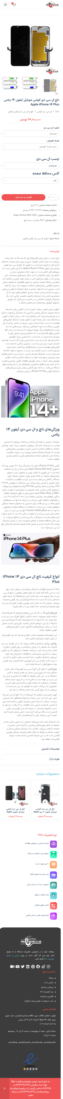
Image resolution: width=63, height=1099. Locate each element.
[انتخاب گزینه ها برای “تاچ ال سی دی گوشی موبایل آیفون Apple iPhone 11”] (15, 802)
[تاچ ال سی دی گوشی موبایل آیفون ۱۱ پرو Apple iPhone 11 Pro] (45, 793)
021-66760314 (50, 1042)
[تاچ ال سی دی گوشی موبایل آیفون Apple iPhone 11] (15, 793)
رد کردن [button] (4, 1088)
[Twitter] (22, 966)
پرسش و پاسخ (47, 987)
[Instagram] (48, 966)
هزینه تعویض (53, 140)
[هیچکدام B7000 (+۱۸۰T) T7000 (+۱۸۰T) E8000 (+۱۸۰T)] (30, 166)
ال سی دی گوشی (44, 111)
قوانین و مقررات (46, 996)
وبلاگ (50, 978)
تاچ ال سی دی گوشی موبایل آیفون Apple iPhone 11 (15, 812)
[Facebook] (38, 966)
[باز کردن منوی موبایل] (5, 5)
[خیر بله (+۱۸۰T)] (30, 180)
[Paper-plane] (43, 966)
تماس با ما (48, 982)
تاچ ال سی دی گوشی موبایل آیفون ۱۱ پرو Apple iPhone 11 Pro (45, 812)
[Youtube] (17, 966)
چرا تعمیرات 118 (46, 991)
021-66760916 (37, 1042)
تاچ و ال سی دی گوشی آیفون (21, 111)
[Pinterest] (32, 966)
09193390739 (24, 1042)
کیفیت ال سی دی (51, 128)
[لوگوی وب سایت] (51, 4)
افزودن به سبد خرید (23, 197)
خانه (57, 111)
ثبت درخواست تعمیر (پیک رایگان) (39, 1001)
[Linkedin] (27, 966)
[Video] (12, 966)
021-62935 (12, 1042)
